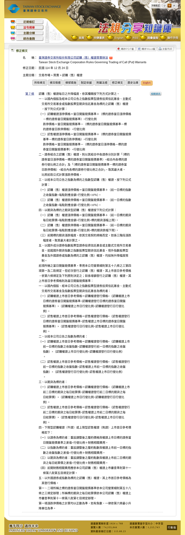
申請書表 (95, 38)
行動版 (172, 527)
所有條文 (39, 83)
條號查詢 (70, 83)
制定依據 (86, 83)
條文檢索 (55, 83)
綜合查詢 (27, 38)
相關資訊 (155, 93)
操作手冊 (168, 38)
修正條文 (117, 83)
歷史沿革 (133, 83)
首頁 (78, 38)
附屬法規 (101, 83)
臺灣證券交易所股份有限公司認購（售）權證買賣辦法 (73, 57)
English (115, 38)
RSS (131, 38)
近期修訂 (27, 21)
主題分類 (27, 33)
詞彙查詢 (149, 38)
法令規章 (27, 27)
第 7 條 (29, 93)
